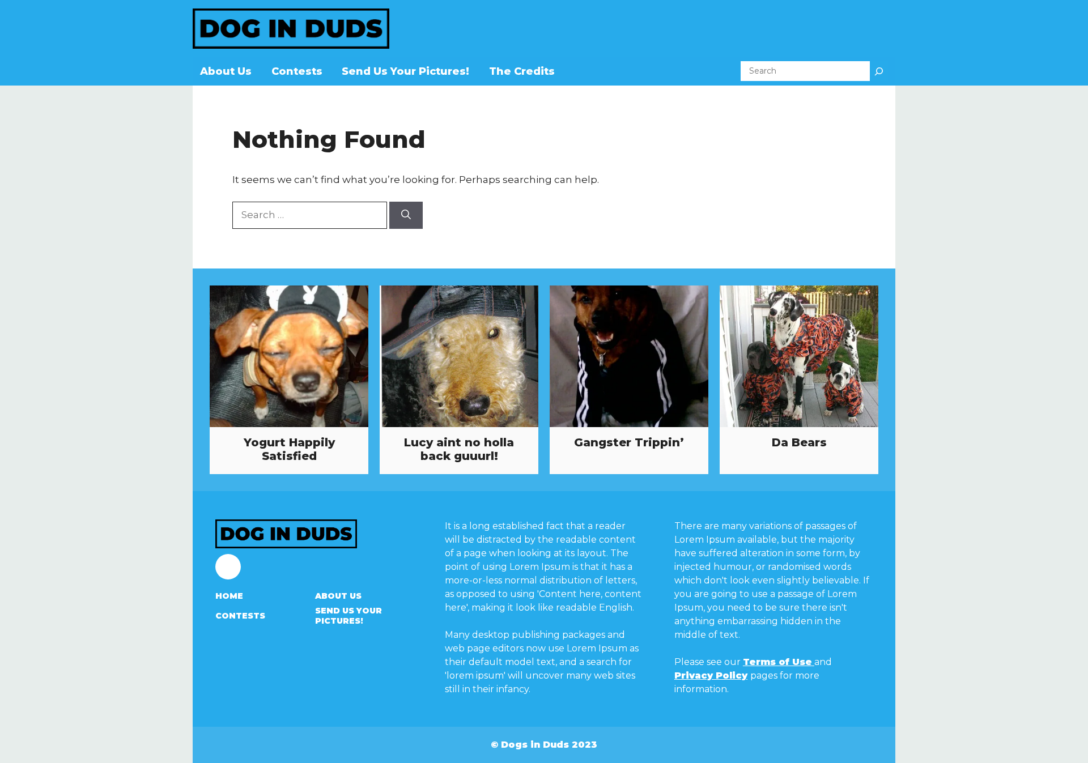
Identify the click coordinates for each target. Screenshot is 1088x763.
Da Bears (799, 442)
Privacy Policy (710, 675)
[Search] (879, 71)
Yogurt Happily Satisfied (289, 449)
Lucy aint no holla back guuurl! (459, 449)
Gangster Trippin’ (629, 442)
